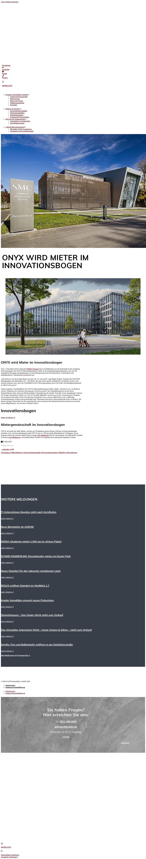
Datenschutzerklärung (15, 687)
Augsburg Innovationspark (21, 131)
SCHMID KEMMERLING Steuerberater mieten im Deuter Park (36, 556)
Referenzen (15, 99)
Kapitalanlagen (16, 115)
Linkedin (5, 70)
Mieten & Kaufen (12, 109)
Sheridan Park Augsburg (21, 129)
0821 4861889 (68, 721)
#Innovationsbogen (49, 453)
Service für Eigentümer (15, 119)
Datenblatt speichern (10, 855)
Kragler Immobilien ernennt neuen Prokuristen (27, 600)
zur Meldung (43, 435)
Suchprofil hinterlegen (19, 117)
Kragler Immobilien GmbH (16, 95)
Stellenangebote (17, 103)
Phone (5, 78)
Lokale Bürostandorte (14, 127)
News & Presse (16, 101)
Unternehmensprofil (18, 97)
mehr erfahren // (8, 418)
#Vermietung (71, 453)
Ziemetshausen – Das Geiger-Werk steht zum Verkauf (32, 615)
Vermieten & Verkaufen (20, 121)
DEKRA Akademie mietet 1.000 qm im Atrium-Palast (31, 542)
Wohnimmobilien (17, 113)
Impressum (10, 685)
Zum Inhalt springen (9, 2)
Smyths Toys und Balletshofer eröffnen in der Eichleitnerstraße (37, 645)
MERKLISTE (7, 86)
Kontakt (13, 105)
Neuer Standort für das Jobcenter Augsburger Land (30, 571)
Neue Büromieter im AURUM (17, 527)
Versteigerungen (17, 123)
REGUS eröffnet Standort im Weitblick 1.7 (25, 586)
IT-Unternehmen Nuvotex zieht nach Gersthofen (28, 512)
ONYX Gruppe (33, 369)
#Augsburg (6, 453)
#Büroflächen (17, 453)
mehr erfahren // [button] (7, 519)
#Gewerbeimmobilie (32, 453)
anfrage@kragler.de (66, 727)
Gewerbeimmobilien (18, 111)
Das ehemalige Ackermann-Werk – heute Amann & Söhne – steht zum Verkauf (46, 630)
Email (4, 74)
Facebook (6, 65)
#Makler (61, 453)
